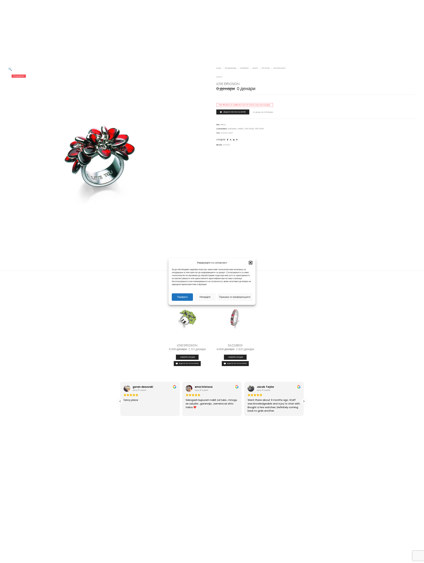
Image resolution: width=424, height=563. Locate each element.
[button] (250, 262)
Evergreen (244, 68)
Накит (255, 68)
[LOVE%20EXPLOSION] (228, 139)
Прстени (265, 68)
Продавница (231, 68)
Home (218, 68)
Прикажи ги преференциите (234, 296)
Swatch (219, 77)
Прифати (182, 296)
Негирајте (205, 296)
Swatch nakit (227, 133)
